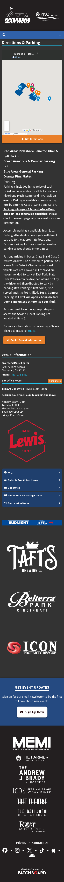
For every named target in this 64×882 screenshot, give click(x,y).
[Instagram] (18, 850)
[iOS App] (54, 850)
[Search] (4, 35)
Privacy (21, 842)
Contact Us (40, 842)
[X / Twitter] (30, 850)
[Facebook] (5, 850)
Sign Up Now (34, 712)
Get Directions (34, 139)
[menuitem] (32, 758)
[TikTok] (42, 850)
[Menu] (60, 35)
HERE (31, 330)
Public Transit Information (26, 340)
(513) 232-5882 (19, 374)
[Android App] (32, 855)
